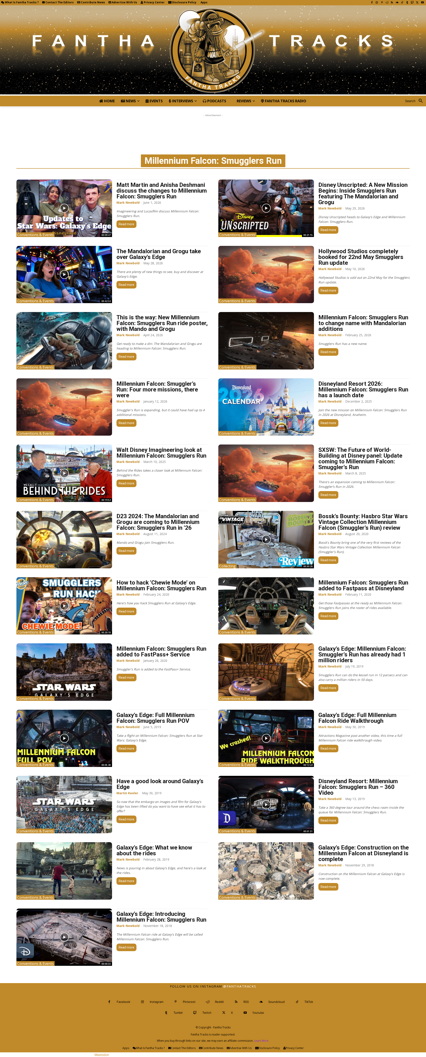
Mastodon (102, 1055)
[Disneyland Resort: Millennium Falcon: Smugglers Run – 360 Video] (266, 804)
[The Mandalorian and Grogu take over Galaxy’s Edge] (64, 274)
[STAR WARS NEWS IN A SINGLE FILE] (213, 50)
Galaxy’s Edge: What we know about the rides (154, 850)
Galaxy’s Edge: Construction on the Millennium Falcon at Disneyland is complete (363, 853)
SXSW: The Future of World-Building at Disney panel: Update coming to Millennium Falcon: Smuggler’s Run (360, 458)
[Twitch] (412, 2)
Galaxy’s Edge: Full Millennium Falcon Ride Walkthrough (357, 718)
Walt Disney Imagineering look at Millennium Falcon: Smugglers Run (161, 453)
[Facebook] (371, 2)
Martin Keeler (127, 793)
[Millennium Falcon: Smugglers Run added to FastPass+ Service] (64, 672)
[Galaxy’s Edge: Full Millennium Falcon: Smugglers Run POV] (64, 738)
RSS (246, 1002)
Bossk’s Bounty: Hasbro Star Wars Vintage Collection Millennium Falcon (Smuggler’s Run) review (363, 522)
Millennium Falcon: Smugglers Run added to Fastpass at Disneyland (363, 585)
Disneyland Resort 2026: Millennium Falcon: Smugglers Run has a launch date (363, 389)
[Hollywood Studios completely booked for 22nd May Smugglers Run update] (266, 274)
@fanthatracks (239, 986)
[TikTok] (402, 2)
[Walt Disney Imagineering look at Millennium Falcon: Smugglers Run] (64, 473)
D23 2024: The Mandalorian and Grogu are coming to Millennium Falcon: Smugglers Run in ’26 (157, 522)
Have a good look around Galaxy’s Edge (159, 784)
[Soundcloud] (397, 2)
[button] (415, 101)
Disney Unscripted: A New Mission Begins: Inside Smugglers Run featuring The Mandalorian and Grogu (363, 193)
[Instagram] (376, 2)
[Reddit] (387, 2)
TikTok (308, 1002)
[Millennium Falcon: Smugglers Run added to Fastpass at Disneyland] (266, 606)
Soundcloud (276, 1002)
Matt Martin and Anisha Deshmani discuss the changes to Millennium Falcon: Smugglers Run (161, 191)
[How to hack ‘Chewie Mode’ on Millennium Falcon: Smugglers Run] (64, 606)
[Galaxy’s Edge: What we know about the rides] (64, 871)
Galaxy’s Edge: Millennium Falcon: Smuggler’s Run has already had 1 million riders (362, 654)
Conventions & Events (35, 234)
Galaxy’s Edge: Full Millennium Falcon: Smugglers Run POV (155, 718)
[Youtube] (422, 2)
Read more (126, 224)
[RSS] (391, 2)
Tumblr (178, 1012)
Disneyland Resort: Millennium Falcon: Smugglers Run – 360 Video (358, 787)
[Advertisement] (213, 128)
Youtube (258, 1012)
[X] (417, 2)
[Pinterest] (382, 2)
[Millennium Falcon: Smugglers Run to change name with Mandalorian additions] (266, 340)
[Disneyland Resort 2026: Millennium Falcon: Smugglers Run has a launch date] (266, 407)
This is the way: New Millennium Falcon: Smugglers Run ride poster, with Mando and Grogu (162, 323)
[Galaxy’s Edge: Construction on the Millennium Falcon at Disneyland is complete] (266, 871)
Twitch (206, 1012)
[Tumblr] (407, 2)
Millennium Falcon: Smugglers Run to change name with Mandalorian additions (363, 323)
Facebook (123, 1002)
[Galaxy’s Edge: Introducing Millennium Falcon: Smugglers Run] (64, 937)
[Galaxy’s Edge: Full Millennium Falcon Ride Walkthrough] (266, 738)
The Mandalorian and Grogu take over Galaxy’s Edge (158, 254)
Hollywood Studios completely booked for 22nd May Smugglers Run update (360, 257)
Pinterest (189, 1002)
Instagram (156, 1002)
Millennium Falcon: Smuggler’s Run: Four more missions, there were (157, 389)
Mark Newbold (128, 202)
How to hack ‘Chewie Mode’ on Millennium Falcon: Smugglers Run (161, 585)
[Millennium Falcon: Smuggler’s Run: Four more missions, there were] (64, 407)
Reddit (219, 1002)
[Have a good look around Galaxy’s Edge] (64, 804)
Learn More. (261, 1041)
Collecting (227, 566)
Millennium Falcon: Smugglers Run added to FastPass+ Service (161, 651)
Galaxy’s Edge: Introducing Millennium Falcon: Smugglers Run (161, 917)
